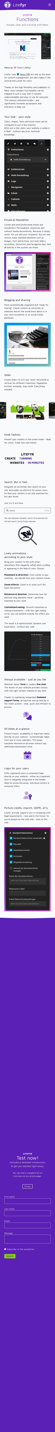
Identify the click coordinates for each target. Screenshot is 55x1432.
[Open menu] (49, 5)
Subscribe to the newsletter (20, 1249)
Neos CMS (25, 74)
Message (9, 1233)
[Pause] (9, 54)
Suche (29, 510)
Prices (27, 1186)
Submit (9, 1256)
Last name (9, 1208)
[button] (27, 418)
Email (7, 1221)
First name (9, 1196)
